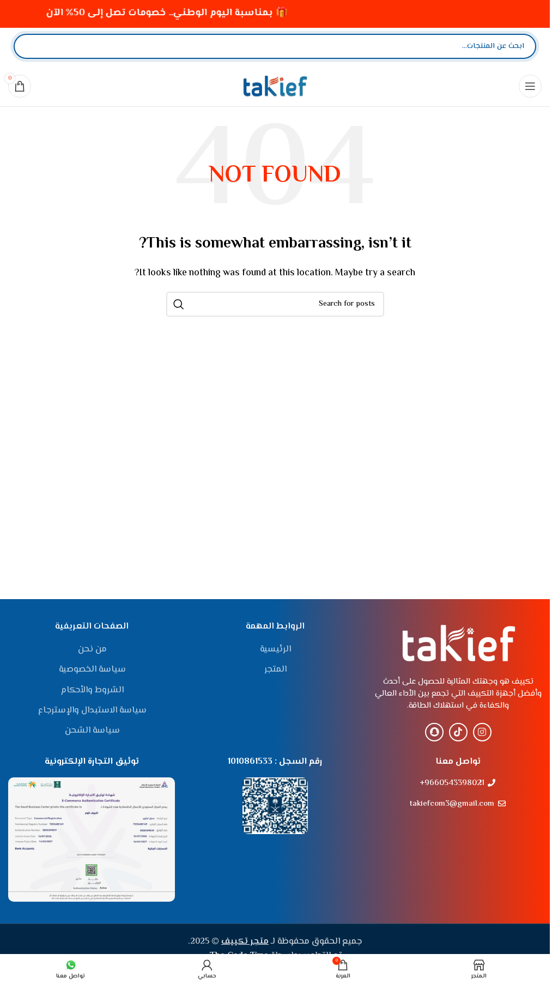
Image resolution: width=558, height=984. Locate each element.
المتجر (275, 670)
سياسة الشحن (92, 731)
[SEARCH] (178, 304)
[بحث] (31, 46)
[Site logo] (275, 86)
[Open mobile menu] (530, 86)
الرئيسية (275, 650)
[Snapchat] (434, 732)
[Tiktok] (458, 732)
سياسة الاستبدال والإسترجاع (92, 711)
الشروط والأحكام (92, 691)
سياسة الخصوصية (92, 670)
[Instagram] (482, 732)
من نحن (92, 650)
